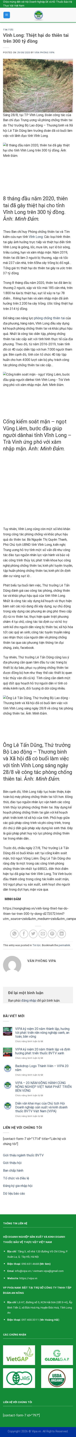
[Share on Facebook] (23, 934)
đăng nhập (28, 1000)
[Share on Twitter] (33, 934)
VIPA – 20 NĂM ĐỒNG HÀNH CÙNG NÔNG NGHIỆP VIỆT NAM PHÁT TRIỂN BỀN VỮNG (43, 1087)
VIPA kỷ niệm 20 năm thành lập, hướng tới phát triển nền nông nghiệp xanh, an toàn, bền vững (42, 1032)
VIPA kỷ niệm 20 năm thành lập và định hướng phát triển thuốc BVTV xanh (42, 1051)
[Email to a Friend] (43, 934)
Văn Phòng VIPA (44, 52)
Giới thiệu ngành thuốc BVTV (23, 1155)
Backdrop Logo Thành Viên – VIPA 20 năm (42, 1068)
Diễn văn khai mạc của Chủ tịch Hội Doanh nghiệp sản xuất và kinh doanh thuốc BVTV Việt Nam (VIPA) (41, 1107)
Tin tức (8, 29)
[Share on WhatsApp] (14, 934)
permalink (64, 945)
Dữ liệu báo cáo (14, 1193)
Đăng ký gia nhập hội (17, 1186)
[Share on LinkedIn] (61, 934)
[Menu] (6, 15)
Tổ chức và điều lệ (16, 1178)
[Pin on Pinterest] (52, 934)
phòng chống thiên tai (49, 318)
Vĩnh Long (36, 237)
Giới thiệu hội (12, 1163)
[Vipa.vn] (39, 15)
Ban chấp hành (13, 1170)
